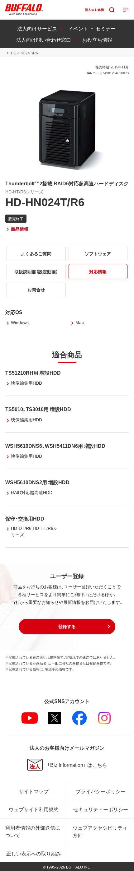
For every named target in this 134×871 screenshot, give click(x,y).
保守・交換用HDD (24, 518)
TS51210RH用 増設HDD (33, 372)
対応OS (13, 312)
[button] (67, 626)
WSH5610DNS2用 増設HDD (37, 482)
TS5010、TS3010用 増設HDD (38, 409)
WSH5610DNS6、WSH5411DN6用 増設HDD (55, 445)
